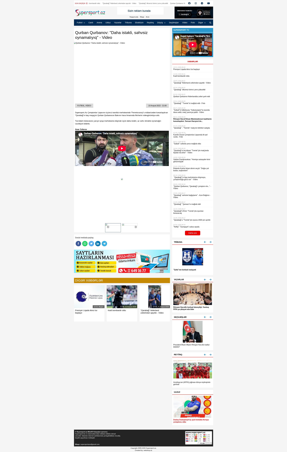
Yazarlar (117, 22)
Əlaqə (142, 17)
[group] (113, 227)
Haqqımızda (134, 17)
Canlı (90, 22)
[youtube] (189, 3)
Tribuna (128, 22)
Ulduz (108, 22)
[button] (205, 242)
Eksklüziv (139, 22)
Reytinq (150, 22)
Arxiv (147, 17)
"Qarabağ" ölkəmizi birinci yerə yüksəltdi (147, 3)
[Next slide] (135, 226)
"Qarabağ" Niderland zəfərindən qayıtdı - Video (113, 3)
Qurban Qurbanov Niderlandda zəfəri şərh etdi (181, 3)
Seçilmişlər (174, 22)
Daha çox (192, 233)
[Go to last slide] (108, 226)
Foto (193, 22)
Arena (99, 22)
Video (184, 22)
